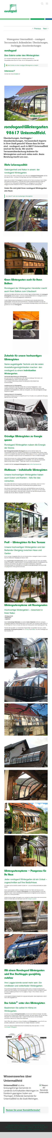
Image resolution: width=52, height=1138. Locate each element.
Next (45, 28)
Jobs (45, 1127)
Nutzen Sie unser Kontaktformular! (23, 1110)
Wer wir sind (39, 1127)
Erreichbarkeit (12, 1129)
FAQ (42, 1129)
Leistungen (36, 1129)
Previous (37, 28)
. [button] (8, 146)
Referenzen (22, 1127)
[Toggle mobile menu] (47, 3)
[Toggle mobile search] (42, 3)
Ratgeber (30, 1127)
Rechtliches (22, 1129)
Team (15, 1127)
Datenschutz (8, 1127)
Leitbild (29, 1129)
